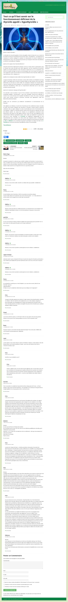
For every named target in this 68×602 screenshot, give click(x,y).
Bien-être (21, 25)
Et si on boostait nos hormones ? (52, 63)
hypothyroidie (19, 140)
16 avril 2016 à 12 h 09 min (7, 340)
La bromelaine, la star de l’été (51, 48)
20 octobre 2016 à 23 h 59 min (8, 218)
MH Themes (20, 599)
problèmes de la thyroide (10, 143)
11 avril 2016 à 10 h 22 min (9, 497)
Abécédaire (35, 12)
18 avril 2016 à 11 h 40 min (11, 365)
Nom (4, 570)
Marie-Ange (6, 154)
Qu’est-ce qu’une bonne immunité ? (53, 75)
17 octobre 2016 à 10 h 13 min (8, 314)
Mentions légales (44, 12)
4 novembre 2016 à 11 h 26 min (10, 269)
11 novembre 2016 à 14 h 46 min (10, 244)
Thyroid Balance (7, 125)
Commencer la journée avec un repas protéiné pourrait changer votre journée (53, 37)
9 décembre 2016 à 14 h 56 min (10, 180)
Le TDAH (47, 25)
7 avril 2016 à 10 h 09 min (7, 422)
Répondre (7, 173)
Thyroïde (21, 143)
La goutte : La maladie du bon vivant (53, 73)
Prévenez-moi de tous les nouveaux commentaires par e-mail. (18, 584)
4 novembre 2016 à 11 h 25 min (10, 231)
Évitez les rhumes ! (49, 71)
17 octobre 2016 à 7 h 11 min (8, 327)
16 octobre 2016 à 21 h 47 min (10, 536)
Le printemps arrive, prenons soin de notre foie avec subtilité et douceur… (54, 60)
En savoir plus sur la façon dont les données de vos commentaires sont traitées (22, 594)
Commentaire (6, 560)
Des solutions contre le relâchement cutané (54, 99)
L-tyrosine (28, 140)
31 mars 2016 (7, 25)
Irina (6, 295)
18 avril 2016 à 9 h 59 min (9, 354)
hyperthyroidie (10, 140)
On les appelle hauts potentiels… (52, 45)
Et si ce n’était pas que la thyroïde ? (53, 88)
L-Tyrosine (22, 116)
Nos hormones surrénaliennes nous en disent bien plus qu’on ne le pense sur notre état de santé (55, 85)
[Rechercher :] (55, 17)
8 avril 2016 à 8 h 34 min (7, 383)
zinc (6, 121)
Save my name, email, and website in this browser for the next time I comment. (22, 582)
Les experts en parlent (21, 12)
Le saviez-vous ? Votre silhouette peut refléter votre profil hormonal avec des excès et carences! (53, 42)
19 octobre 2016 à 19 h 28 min (8, 256)
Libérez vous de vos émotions (51, 34)
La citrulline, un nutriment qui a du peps (53, 93)
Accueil (4, 12)
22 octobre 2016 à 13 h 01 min (8, 191)
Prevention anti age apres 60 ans (52, 90)
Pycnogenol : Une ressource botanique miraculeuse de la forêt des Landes (53, 80)
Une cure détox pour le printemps (52, 57)
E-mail (4, 574)
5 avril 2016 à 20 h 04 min (7, 469)
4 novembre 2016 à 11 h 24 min (10, 205)
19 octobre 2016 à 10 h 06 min (8, 280)
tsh (26, 143)
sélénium (10, 121)
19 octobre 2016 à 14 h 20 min (10, 296)
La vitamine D (48, 77)
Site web (5, 578)
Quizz (30, 12)
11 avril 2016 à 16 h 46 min (9, 397)
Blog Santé (14, 25)
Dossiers (11, 12)
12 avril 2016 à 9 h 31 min (9, 444)
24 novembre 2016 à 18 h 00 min (8, 155)
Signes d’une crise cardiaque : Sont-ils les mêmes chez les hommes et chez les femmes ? (54, 67)
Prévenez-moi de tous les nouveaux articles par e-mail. (17, 586)
